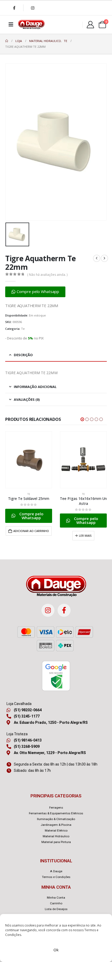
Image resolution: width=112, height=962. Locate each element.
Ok (56, 949)
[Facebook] (14, 8)
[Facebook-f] (64, 610)
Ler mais (85, 535)
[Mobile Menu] (11, 24)
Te (23, 329)
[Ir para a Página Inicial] (6, 41)
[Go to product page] (28, 460)
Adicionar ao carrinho (31, 531)
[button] (35, 291)
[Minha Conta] (90, 24)
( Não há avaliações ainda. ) (47, 274)
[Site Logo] (31, 24)
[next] (104, 258)
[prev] (96, 258)
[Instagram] (32, 8)
